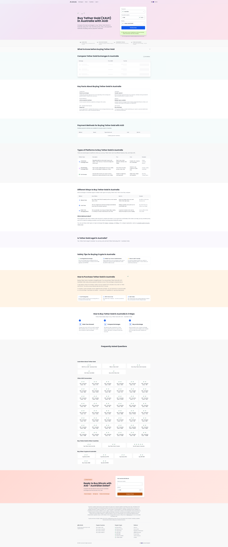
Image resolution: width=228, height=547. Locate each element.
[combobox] (129, 484)
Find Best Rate (133, 27)
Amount (119, 487)
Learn (96, 1)
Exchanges (80, 1)
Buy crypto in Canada (100, 530)
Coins (86, 1)
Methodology (129, 514)
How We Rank (147, 56)
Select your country (121, 481)
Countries (91, 1)
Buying (122, 20)
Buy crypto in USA (99, 527)
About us (135, 527)
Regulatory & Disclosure (138, 530)
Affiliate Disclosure (137, 532)
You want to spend (125, 14)
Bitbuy (117, 223)
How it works (136, 529)
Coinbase (111, 223)
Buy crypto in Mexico (100, 532)
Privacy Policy (136, 534)
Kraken (106, 223)
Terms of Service (137, 535)
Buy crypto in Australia (100, 529)
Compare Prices (130, 494)
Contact (135, 537)
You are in (123, 8)
